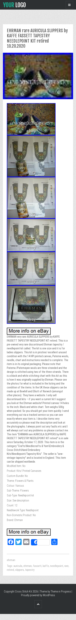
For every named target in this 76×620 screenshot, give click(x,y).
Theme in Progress (61, 591)
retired (10, 569)
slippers (19, 569)
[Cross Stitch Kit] (14, 4)
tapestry (29, 569)
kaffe (46, 565)
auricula (17, 565)
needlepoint (56, 565)
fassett (37, 565)
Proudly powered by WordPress (38, 595)
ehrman (11, 560)
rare (66, 565)
